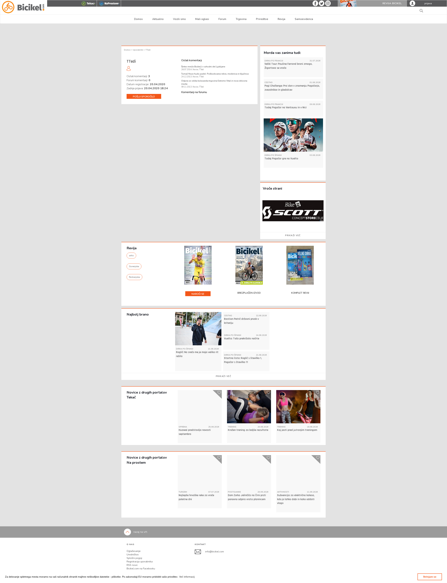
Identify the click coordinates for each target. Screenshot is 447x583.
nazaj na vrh (140, 532)
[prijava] (412, 3)
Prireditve (262, 19)
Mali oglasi (202, 19)
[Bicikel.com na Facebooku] (200, 551)
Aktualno (158, 19)
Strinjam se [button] (429, 576)
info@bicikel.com (214, 551)
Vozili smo (179, 19)
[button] (187, 576)
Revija (281, 19)
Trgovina (241, 19)
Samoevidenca (304, 19)
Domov (138, 19)
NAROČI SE (198, 294)
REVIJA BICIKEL (392, 3)
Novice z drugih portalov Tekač (147, 395)
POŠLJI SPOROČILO (144, 96)
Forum (222, 19)
